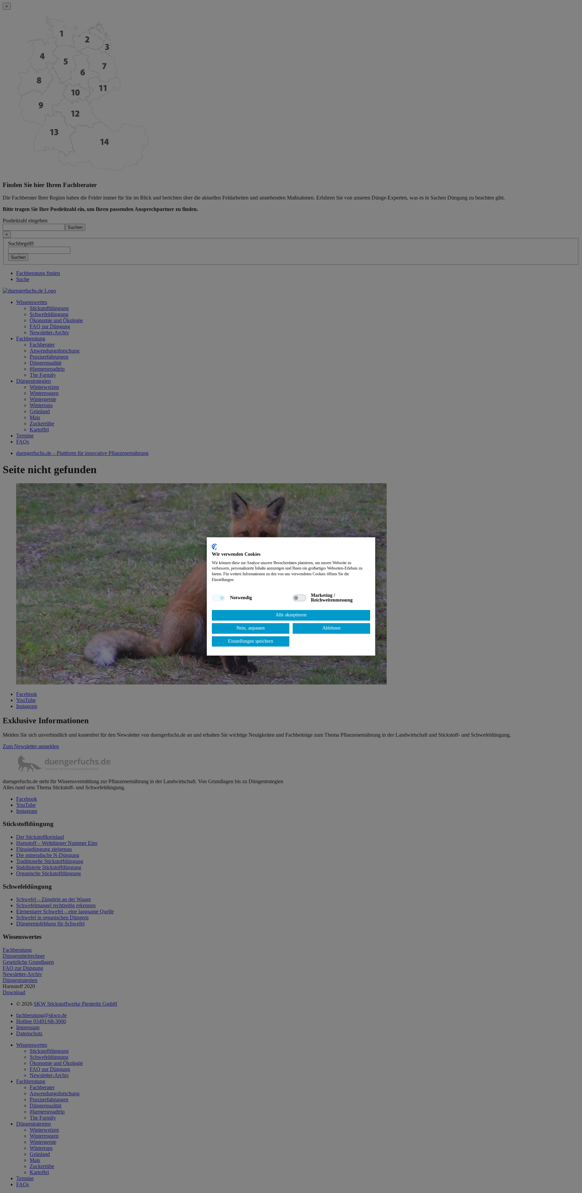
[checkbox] (218, 597)
